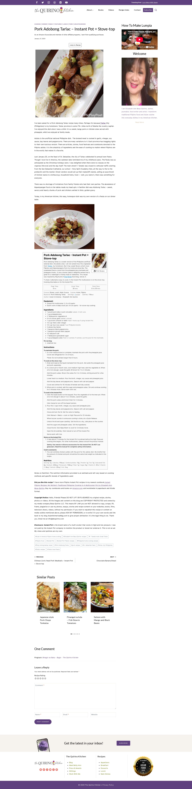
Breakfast (104, 765)
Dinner (44, 24)
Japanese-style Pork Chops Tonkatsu (47, 620)
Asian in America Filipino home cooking (48, 536)
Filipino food (39, 541)
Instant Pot (50, 541)
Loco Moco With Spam (150, 2)
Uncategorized (80, 24)
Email (66, 714)
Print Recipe (100, 271)
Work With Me (74, 774)
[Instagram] (48, 2)
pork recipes (75, 545)
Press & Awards (75, 768)
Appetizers (105, 762)
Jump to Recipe (75, 45)
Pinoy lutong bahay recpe (43, 545)
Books (101, 10)
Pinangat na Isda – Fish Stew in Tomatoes (74, 620)
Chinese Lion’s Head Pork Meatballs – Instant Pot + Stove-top (53, 560)
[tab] (71, 633)
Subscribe (148, 10)
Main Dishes (105, 774)
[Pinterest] (54, 2)
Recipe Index (124, 10)
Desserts (104, 768)
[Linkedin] (60, 2)
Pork (71, 24)
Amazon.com (77, 488)
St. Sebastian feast (88, 545)
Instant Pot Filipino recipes (65, 541)
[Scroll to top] (187, 781)
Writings (72, 771)
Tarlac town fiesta (53, 549)
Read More (139, 122)
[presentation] (48, 597)
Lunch (65, 24)
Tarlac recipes (40, 549)
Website (94, 714)
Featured (58, 24)
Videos (111, 10)
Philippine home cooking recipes (87, 541)
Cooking (37, 24)
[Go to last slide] (40, 607)
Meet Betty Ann (75, 765)
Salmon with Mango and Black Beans (102, 620)
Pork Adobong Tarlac (62, 545)
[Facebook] (36, 2)
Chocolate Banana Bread (106, 559)
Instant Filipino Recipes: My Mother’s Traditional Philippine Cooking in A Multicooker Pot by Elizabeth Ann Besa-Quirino (73, 485)
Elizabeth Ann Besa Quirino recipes (74, 536)
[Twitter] (42, 2)
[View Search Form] (156, 10)
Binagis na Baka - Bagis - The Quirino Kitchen (60, 658)
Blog (71, 762)
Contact (137, 10)
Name (38, 714)
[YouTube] (66, 2)
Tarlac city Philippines (105, 545)
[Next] (110, 607)
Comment (39, 685)
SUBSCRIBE (123, 743)
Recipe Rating (39, 675)
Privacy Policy (108, 785)
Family (50, 24)
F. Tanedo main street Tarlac (98, 536)
